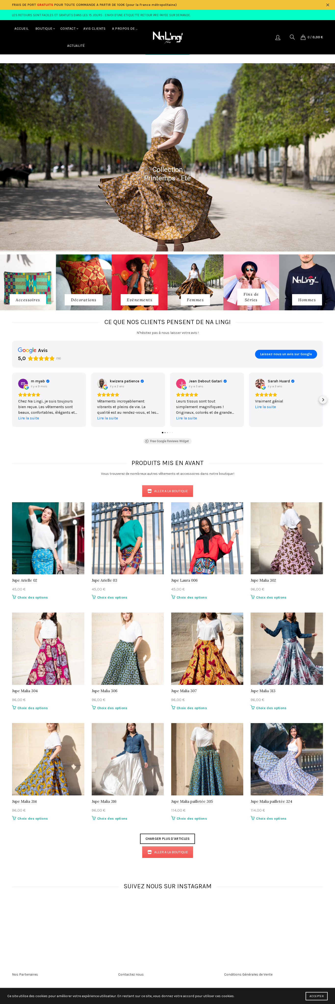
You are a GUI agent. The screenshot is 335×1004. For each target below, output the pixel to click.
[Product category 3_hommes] (307, 299)
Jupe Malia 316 (104, 801)
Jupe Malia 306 (104, 691)
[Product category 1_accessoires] (28, 299)
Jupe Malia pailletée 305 (192, 801)
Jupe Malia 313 (263, 691)
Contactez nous (131, 974)
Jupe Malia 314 (24, 801)
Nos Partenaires (25, 974)
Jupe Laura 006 (184, 580)
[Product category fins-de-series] (251, 297)
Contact (68, 28)
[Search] (292, 37)
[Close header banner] (327, 5)
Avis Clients (94, 28)
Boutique (43, 28)
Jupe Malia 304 (25, 691)
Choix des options (32, 597)
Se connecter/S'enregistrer (278, 37)
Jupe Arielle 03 (104, 580)
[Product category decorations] (84, 299)
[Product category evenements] (139, 299)
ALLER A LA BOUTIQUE (171, 491)
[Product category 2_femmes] (195, 299)
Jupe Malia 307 (184, 691)
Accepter (316, 996)
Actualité (76, 46)
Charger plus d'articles (167, 839)
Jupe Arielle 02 (24, 580)
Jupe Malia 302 (263, 580)
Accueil (21, 28)
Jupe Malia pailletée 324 (271, 801)
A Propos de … (125, 28)
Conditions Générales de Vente (248, 974)
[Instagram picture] (89, 915)
